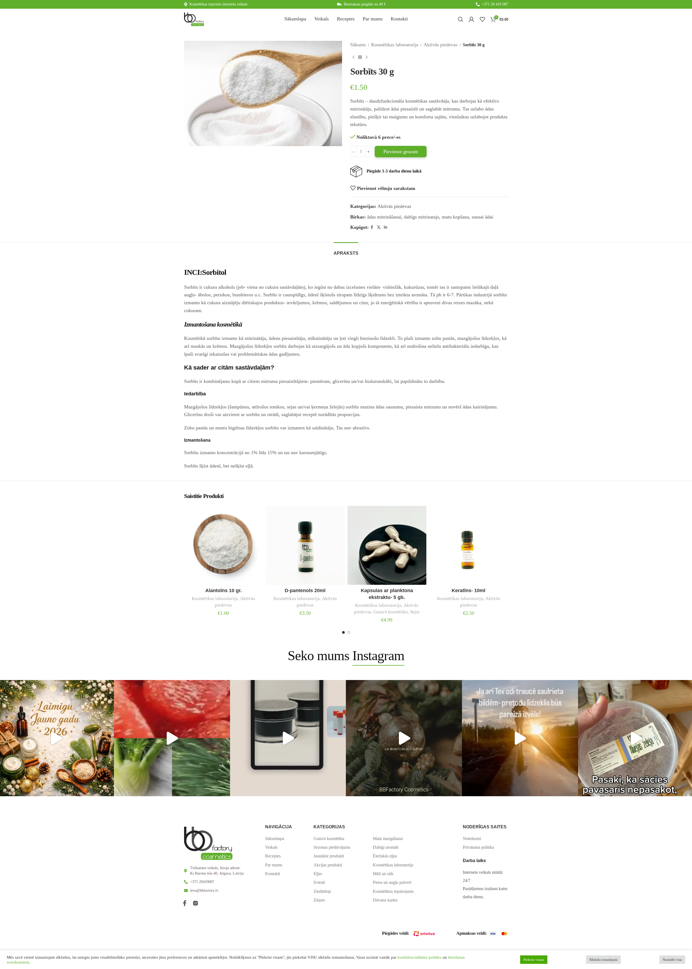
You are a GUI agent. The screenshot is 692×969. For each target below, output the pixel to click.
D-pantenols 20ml (305, 590)
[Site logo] (194, 18)
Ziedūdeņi (322, 891)
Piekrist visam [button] (533, 960)
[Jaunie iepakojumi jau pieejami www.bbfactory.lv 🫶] (288, 738)
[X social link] (378, 227)
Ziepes (319, 900)
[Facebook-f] (185, 903)
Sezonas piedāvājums (332, 847)
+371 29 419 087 (495, 4)
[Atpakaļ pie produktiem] (360, 57)
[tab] (346, 250)
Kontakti (272, 873)
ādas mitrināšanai (384, 217)
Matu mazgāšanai (388, 838)
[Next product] (366, 57)
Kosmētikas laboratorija (394, 44)
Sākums (358, 44)
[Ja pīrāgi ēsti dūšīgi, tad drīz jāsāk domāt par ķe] (172, 738)
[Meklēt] (460, 19)
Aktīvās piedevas (440, 44)
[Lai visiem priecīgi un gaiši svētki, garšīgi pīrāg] (404, 738)
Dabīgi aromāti (385, 847)
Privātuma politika (478, 847)
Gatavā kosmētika (390, 611)
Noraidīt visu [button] (672, 960)
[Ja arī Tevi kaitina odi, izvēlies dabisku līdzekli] (520, 738)
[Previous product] (353, 57)
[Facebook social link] (372, 227)
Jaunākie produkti (329, 856)
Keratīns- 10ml (468, 590)
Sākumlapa (274, 838)
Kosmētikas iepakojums (393, 891)
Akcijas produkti (328, 865)
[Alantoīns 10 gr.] (223, 545)
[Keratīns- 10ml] (468, 545)
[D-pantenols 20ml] (305, 545)
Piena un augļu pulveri (392, 882)
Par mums (273, 865)
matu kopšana (455, 217)
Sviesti (319, 882)
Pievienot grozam (400, 151)
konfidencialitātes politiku (420, 957)
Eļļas (318, 873)
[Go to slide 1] (343, 632)
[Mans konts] (471, 19)
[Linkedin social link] (385, 227)
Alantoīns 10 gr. (223, 590)
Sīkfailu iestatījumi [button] (603, 960)
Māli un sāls (383, 873)
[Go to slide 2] (348, 632)
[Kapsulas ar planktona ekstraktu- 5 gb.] (387, 545)
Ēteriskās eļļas (385, 856)
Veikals (271, 847)
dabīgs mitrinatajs (421, 217)
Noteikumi (472, 838)
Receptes (273, 856)
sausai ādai (482, 217)
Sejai (415, 611)
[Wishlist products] (482, 19)
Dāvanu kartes (385, 900)
